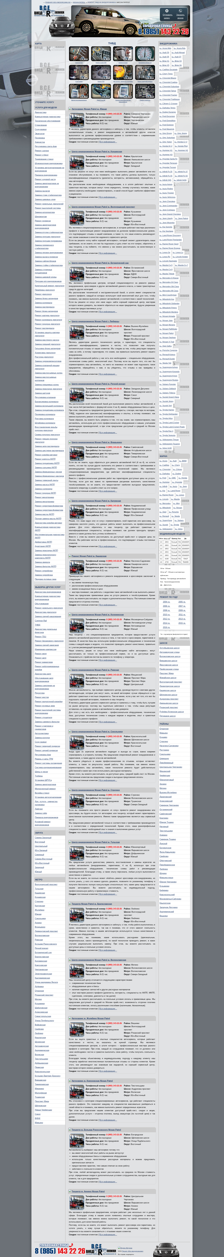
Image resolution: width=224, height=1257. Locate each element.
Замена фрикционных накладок (49, 476)
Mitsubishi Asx (167, 299)
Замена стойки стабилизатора (49, 265)
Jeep (183, 486)
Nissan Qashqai (168, 338)
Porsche (174, 512)
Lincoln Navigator (168, 261)
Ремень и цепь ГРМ (44, 759)
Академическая (42, 1050)
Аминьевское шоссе (169, 703)
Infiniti (163, 486)
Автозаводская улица (170, 652)
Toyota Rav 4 (166, 431)
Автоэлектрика (42, 733)
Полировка (40, 138)
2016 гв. (166, 627)
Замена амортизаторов (45, 784)
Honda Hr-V (166, 146)
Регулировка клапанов (45, 397)
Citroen (177, 469)
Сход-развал (41, 129)
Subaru (179, 520)
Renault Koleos (167, 355)
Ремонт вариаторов (44, 662)
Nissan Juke (166, 320)
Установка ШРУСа (43, 780)
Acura (163, 461)
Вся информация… (108, 142)
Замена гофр (41, 813)
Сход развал (41, 742)
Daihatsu (165, 474)
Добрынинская (41, 1063)
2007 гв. (182, 606)
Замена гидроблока (44, 575)
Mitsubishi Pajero (168, 308)
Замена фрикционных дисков (48, 472)
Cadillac (164, 465)
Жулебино (39, 910)
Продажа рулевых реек (45, 579)
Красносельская (42, 1071)
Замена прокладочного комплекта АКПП (45, 556)
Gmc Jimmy (180, 133)
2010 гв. (166, 614)
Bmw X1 (164, 61)
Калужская (40, 906)
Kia (162, 491)
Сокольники (40, 918)
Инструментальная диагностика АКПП (49, 536)
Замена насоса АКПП (45, 484)
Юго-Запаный (41, 850)
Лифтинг (39, 809)
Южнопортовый (167, 780)
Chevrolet (165, 469)
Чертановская (41, 969)
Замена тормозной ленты (46, 480)
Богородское (165, 848)
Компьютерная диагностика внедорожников (47, 598)
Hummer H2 (181, 150)
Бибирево (164, 890)
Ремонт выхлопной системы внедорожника (48, 711)
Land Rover (174, 491)
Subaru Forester (168, 384)
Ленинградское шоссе (170, 686)
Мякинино (39, 1088)
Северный (39, 854)
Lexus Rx (165, 257)
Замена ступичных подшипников (43, 271)
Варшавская (40, 1080)
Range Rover (167, 495)
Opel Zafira (166, 346)
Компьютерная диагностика (47, 116)
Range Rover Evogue (170, 248)
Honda (183, 478)
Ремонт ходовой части (45, 179)
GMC (172, 478)
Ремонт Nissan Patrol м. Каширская (89, 556)
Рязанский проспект (44, 995)
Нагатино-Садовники (169, 746)
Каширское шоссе (168, 690)
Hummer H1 (166, 150)
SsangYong (166, 520)
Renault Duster (167, 359)
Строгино (39, 901)
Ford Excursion (167, 116)
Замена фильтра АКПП (45, 566)
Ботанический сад (43, 952)
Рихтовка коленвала (44, 418)
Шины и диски (41, 772)
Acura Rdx (179, 48)
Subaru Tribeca (167, 393)
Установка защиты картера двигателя (47, 334)
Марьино (39, 1122)
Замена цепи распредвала (47, 446)
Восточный (40, 842)
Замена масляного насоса (47, 340)
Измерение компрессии (45, 649)
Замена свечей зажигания (47, 645)
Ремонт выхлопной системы (48, 208)
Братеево (164, 818)
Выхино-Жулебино (168, 792)
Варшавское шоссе (168, 660)
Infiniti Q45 (165, 180)
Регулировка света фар (46, 146)
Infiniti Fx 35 (166, 172)
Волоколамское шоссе (170, 656)
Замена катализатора (45, 212)
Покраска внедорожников (46, 817)
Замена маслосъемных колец (48, 373)
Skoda (176, 516)
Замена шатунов (42, 393)
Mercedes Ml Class (169, 291)
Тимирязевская (42, 1084)
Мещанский (165, 771)
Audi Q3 (164, 53)
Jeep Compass (167, 210)
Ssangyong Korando (170, 372)
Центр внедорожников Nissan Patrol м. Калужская (96, 501)
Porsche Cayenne (168, 350)
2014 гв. (166, 623)
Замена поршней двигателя (47, 344)
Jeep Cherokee (167, 201)
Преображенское (167, 865)
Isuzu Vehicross (167, 197)
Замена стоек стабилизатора (48, 195)
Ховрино (163, 835)
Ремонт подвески (43, 221)
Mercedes (165, 503)
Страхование (41, 125)
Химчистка (40, 142)
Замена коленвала (43, 303)
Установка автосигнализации (48, 797)
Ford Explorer (167, 125)
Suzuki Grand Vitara (169, 397)
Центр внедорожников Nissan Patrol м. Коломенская (98, 614)
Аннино (38, 923)
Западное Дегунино (169, 907)
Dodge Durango (168, 112)
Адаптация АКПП (43, 546)
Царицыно (164, 758)
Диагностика (40, 112)
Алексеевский (166, 801)
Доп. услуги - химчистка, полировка (46, 803)
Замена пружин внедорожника (49, 252)
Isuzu (173, 486)
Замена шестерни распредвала (49, 450)
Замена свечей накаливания (48, 616)
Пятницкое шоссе (168, 716)
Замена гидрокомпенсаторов (48, 361)
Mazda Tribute (167, 274)
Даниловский (166, 797)
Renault (164, 516)
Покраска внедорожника (46, 175)
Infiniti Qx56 (180, 180)
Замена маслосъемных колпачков (45, 378)
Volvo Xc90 (166, 448)
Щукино (163, 873)
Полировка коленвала (45, 414)
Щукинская (40, 1042)
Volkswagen (166, 529)
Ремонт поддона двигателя (47, 324)
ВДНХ (37, 1118)
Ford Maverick (167, 129)
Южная (38, 914)
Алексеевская (41, 1012)
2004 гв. (166, 602)
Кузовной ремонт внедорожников (43, 823)
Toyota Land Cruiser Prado (172, 427)
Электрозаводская (43, 974)
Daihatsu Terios (167, 108)
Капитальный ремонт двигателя (49, 286)
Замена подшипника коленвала (49, 410)
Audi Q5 (164, 57)
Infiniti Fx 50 (181, 176)
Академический (167, 911)
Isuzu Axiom (166, 184)
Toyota (175, 525)
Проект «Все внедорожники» (132, 1251)
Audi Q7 (176, 57)
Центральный (41, 846)
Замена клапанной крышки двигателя (47, 367)
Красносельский (167, 894)
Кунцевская (40, 897)
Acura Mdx (165, 48)
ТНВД (37, 625)
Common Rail (41, 621)
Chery (176, 465)
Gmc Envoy (166, 133)
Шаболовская (41, 1008)
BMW (183, 461)
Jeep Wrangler (167, 223)
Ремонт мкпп (41, 654)
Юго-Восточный (42, 863)
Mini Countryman (168, 295)
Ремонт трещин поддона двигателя (46, 440)
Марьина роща (166, 877)
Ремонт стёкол (41, 155)
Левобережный (166, 763)
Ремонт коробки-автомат (46, 455)
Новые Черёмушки (43, 1110)
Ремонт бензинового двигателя (49, 641)
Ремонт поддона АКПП (45, 493)
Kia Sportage (166, 231)
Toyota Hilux (166, 418)
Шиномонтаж (41, 216)
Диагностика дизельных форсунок (46, 631)
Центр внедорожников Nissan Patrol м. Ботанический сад (100, 263)
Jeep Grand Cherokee (170, 214)
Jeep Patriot (181, 218)
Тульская (39, 889)
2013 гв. (182, 619)
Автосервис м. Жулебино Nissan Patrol (91, 1018)
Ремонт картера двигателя (47, 315)
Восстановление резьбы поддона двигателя (46, 428)
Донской (163, 843)
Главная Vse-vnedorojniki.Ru (58, 2)
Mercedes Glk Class (169, 286)
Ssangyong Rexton (169, 380)
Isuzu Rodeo (166, 189)
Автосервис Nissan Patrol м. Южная (89, 109)
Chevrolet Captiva (168, 82)
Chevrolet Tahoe (168, 91)
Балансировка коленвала (46, 401)
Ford (163, 478)
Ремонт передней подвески (47, 746)
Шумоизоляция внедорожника (48, 163)
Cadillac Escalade (169, 70)
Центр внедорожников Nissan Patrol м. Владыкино (97, 442)
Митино (38, 999)
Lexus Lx (178, 252)
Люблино (39, 1033)
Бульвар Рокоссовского (46, 944)
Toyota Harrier (167, 410)
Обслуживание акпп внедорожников (44, 679)
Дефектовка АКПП (43, 542)
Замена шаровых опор (45, 199)
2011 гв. (182, 614)
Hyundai (177, 482)
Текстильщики (41, 1059)
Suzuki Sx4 (166, 406)
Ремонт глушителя (43, 717)
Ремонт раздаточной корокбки (48, 701)
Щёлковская (40, 1105)
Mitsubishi (165, 508)
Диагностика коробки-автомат (48, 523)
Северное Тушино (168, 839)
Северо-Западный (43, 837)
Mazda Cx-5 (166, 265)
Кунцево (163, 737)
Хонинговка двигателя (45, 353)
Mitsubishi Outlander (170, 303)
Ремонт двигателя (43, 294)
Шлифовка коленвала (45, 423)
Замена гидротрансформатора (49, 510)
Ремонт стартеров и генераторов (44, 727)
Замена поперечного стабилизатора (44, 246)
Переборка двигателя (45, 290)
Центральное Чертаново (171, 767)
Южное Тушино (167, 822)
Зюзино (163, 784)
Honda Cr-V (180, 142)
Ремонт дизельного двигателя (49, 608)
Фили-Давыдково (167, 852)
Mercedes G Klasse (169, 278)
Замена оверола (42, 562)
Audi (173, 461)
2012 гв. (166, 619)
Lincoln (164, 499)
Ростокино (164, 750)
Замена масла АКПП (44, 514)
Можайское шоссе (168, 678)
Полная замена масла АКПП (48, 518)
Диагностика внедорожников (48, 592)
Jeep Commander (168, 206)
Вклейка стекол (42, 793)
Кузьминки (40, 1003)
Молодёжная (41, 1093)
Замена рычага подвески (46, 257)
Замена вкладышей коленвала (49, 406)
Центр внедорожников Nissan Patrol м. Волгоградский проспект (103, 207)
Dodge (176, 474)
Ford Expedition (168, 121)
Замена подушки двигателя (47, 236)
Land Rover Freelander (171, 240)
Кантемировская (42, 978)
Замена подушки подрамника (48, 241)
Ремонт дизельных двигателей (49, 204)
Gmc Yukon (166, 142)
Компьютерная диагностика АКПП (47, 528)
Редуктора (39, 693)
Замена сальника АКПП (46, 467)
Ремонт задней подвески (46, 750)
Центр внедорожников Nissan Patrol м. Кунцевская (97, 151)
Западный (39, 867)
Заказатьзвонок (180, 16)
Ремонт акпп (40, 658)
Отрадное (39, 991)
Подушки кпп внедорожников (48, 281)
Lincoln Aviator (180, 257)
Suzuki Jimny (166, 401)
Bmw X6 (177, 65)
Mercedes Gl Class (169, 282)
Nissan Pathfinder (168, 329)
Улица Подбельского (44, 1020)
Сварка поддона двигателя (47, 434)
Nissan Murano (167, 325)
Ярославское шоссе (169, 665)
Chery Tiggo (166, 74)
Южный (38, 872)
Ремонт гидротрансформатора (49, 506)
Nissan (177, 508)
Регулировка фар (43, 755)
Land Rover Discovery (170, 235)
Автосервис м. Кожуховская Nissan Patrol (92, 1081)
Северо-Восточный (43, 859)
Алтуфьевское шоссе (170, 648)
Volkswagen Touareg (170, 444)
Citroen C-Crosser (169, 104)
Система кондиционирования (48, 767)
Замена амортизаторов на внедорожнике (47, 185)
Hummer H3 (166, 155)
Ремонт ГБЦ (40, 636)
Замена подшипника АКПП (47, 463)
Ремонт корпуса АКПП (45, 459)
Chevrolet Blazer (168, 78)
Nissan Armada (167, 316)
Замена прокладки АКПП (46, 550)
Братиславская (42, 957)
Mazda (175, 499)
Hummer (165, 482)
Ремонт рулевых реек (45, 706)
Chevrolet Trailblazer (170, 99)
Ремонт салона (42, 150)
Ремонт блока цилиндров (46, 311)
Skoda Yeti (165, 363)
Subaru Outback (168, 389)
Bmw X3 (177, 61)
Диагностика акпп (43, 674)
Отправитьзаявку (167, 16)
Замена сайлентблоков (45, 261)
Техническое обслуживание (47, 121)
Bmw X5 (164, 65)
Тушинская (40, 1097)
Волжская (39, 1054)
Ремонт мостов (42, 697)
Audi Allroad (178, 53)
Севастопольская (43, 1016)
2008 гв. (166, 610)
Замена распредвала (44, 307)
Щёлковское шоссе (168, 695)
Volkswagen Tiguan (169, 440)
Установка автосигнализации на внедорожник (49, 169)
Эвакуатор (39, 133)
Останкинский (166, 809)
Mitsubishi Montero (169, 312)
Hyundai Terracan (168, 163)
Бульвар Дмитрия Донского (47, 1076)
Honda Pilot (181, 146)
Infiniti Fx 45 (166, 176)
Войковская (40, 1025)
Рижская (39, 940)
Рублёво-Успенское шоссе (172, 712)
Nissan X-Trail (167, 342)
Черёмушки (165, 775)
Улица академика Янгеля (46, 982)
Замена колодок (42, 738)
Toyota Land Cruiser (169, 423)
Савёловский (166, 814)
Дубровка (39, 986)
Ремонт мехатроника (44, 497)
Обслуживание (42, 604)
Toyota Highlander (169, 414)
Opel (163, 512)
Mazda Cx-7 (181, 265)
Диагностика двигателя (45, 612)
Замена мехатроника (44, 501)
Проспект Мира (42, 1101)
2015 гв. (182, 623)
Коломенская (41, 961)
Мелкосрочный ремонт (45, 789)
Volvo (179, 529)
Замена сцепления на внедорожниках (45, 687)
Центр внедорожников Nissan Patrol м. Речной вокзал (98, 384)
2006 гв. (166, 606)
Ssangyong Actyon (169, 367)
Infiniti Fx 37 (181, 172)
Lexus (180, 495)
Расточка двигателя (44, 357)
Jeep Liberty (166, 218)
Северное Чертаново (169, 805)
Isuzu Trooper (167, 193)
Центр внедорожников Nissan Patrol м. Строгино (96, 790)
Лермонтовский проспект (46, 931)
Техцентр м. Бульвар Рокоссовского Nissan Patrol (96, 1130)
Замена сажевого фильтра (47, 722)
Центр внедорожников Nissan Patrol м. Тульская (96, 842)
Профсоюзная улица (169, 669)
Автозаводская (42, 1046)
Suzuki (164, 525)
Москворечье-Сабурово (170, 899)
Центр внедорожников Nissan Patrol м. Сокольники (97, 731)
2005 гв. (182, 602)
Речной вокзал (41, 948)
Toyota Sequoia (167, 435)
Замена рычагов (42, 191)
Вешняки (164, 916)
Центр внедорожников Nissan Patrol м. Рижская (95, 670)
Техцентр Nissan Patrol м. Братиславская (92, 904)
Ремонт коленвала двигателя (48, 320)
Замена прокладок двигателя (48, 389)
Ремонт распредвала (44, 328)
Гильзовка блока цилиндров (47, 348)
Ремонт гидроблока (44, 571)
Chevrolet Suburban (169, 87)
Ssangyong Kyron (168, 376)
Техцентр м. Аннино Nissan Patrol (88, 1191)
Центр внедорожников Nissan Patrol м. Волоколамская (99, 960)
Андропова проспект (169, 699)
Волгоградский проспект (46, 884)
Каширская (40, 893)
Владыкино (40, 927)
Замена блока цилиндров (46, 298)
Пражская (39, 1067)
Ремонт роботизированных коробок (47, 668)
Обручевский (166, 860)
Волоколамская (42, 935)
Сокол (38, 1114)
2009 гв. (182, 610)
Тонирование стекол (44, 159)
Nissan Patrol (79, 2)
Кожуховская (41, 965)
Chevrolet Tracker (168, 95)
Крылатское (40, 1037)
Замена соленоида (43, 489)
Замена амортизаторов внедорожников (45, 226)
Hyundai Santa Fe (168, 159)
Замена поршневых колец (47, 384)
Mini (176, 503)
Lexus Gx (165, 252)
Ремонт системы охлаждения (48, 763)
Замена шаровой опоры (46, 277)
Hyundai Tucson (168, 167)
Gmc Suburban (167, 138)
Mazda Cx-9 (166, 269)
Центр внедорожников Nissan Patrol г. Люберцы (95, 321)
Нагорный (164, 826)
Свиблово (39, 1029)
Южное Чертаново (168, 882)
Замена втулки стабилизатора (49, 232)
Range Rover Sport (169, 244)
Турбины (39, 776)
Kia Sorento (166, 227)
